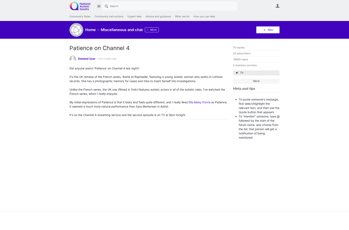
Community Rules (79, 16)
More (153, 29)
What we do (182, 16)
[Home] (82, 6)
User (277, 6)
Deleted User (87, 58)
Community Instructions (109, 16)
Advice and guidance (158, 16)
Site (99, 6)
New (270, 29)
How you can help (204, 16)
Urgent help (134, 16)
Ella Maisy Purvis (199, 102)
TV (242, 72)
